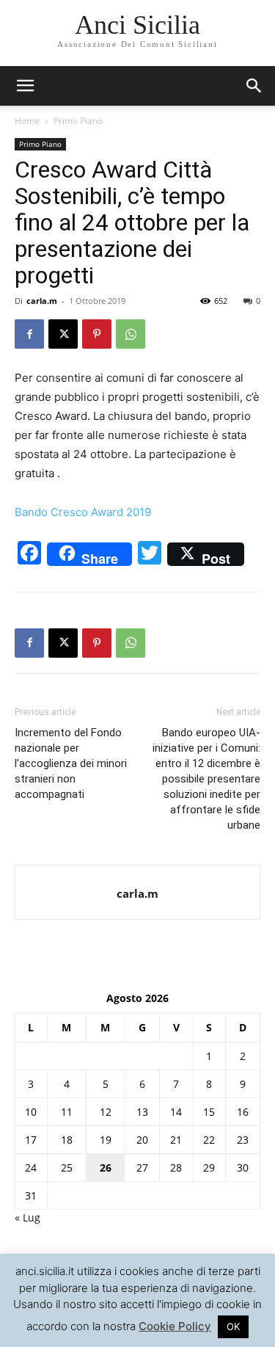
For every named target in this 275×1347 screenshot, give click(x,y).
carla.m (41, 300)
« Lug (27, 1217)
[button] (254, 86)
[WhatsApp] (130, 334)
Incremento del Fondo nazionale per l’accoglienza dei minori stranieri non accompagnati (71, 763)
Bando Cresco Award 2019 (83, 512)
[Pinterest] (96, 334)
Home (27, 121)
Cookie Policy (175, 1326)
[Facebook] (29, 334)
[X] (63, 334)
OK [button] (233, 1326)
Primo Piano (78, 121)
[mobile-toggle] (24, 86)
